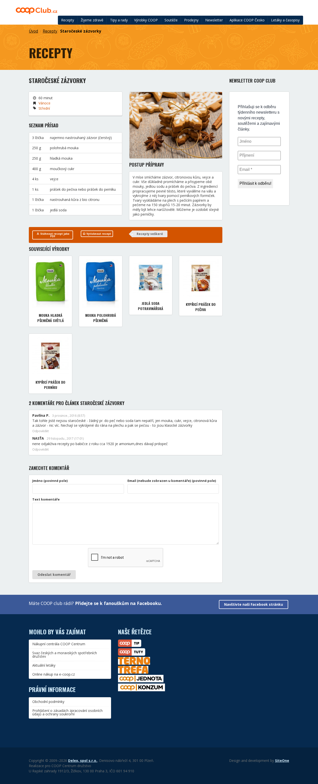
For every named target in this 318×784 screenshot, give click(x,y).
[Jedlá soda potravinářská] (151, 277)
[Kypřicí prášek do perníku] (50, 355)
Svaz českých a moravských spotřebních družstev (64, 654)
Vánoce (44, 103)
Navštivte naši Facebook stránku (253, 604)
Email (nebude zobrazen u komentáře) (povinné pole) (171, 480)
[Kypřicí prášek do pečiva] (201, 278)
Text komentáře (46, 499)
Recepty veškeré (150, 234)
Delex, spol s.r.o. (82, 760)
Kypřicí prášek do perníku (50, 384)
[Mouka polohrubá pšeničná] (100, 283)
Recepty (67, 20)
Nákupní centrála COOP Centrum (58, 644)
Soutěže (171, 20)
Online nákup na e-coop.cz (53, 674)
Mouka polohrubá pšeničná (100, 318)
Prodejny (191, 20)
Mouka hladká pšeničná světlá (50, 318)
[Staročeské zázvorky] (175, 125)
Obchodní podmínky (48, 701)
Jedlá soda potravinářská (150, 306)
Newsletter (214, 20)
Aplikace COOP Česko (247, 20)
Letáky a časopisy (285, 20)
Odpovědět (40, 431)
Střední (44, 108)
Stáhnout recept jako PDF (54, 235)
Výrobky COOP (146, 20)
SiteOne (282, 760)
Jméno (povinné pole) (50, 480)
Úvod (33, 31)
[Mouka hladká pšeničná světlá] (50, 283)
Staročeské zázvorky (80, 31)
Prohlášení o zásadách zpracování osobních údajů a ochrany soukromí (67, 712)
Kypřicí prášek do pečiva (201, 307)
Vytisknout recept (98, 233)
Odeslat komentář (54, 574)
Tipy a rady (119, 20)
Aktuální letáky (43, 665)
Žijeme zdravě (92, 20)
